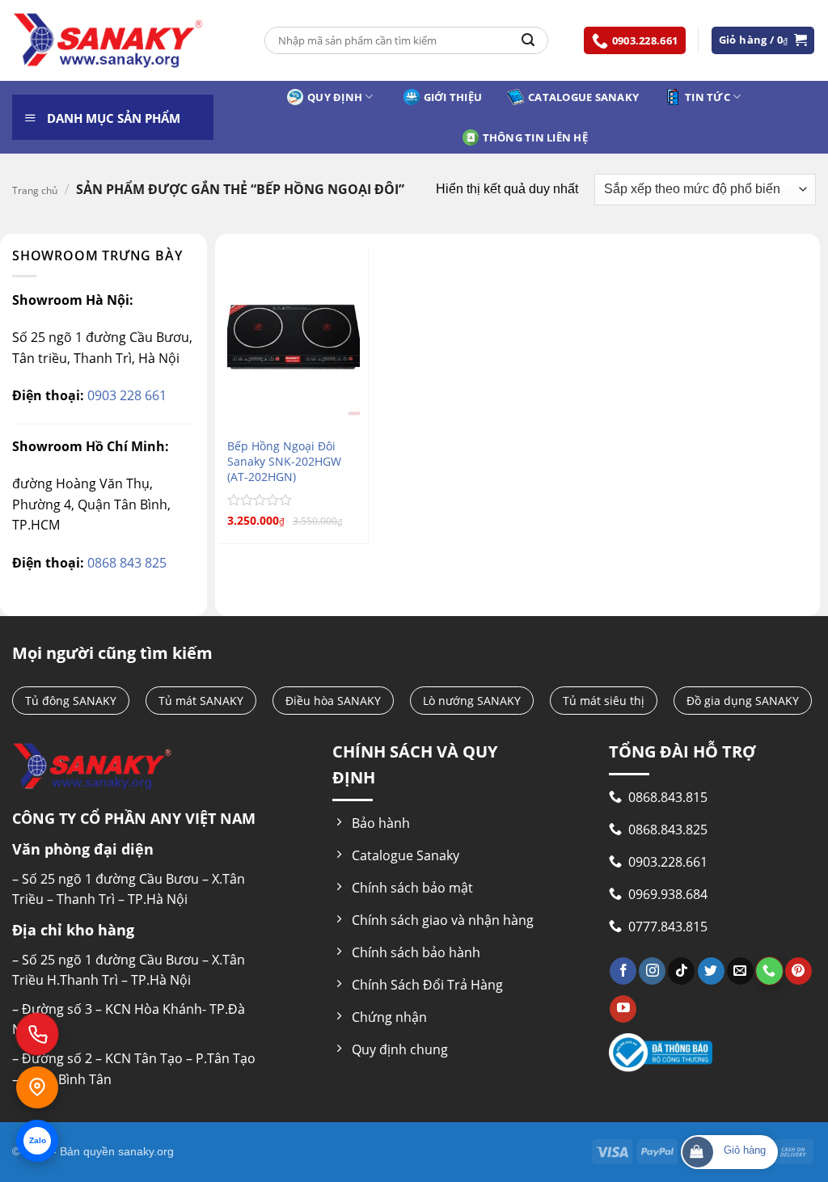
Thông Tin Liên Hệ (535, 137)
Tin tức (707, 97)
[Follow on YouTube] (623, 1009)
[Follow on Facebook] (623, 971)
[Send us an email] (740, 971)
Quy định (334, 97)
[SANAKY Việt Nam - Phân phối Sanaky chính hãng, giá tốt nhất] (108, 41)
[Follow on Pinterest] (798, 971)
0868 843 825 (125, 563)
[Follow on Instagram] (652, 971)
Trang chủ (34, 190)
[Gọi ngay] (37, 1034)
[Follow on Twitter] (711, 971)
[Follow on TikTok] (681, 971)
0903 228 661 (125, 395)
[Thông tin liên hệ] (37, 1087)
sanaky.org (146, 1151)
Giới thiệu (453, 97)
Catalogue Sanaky (583, 97)
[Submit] (528, 40)
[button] (763, 40)
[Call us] (769, 971)
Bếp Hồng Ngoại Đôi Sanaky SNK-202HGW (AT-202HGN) (284, 461)
